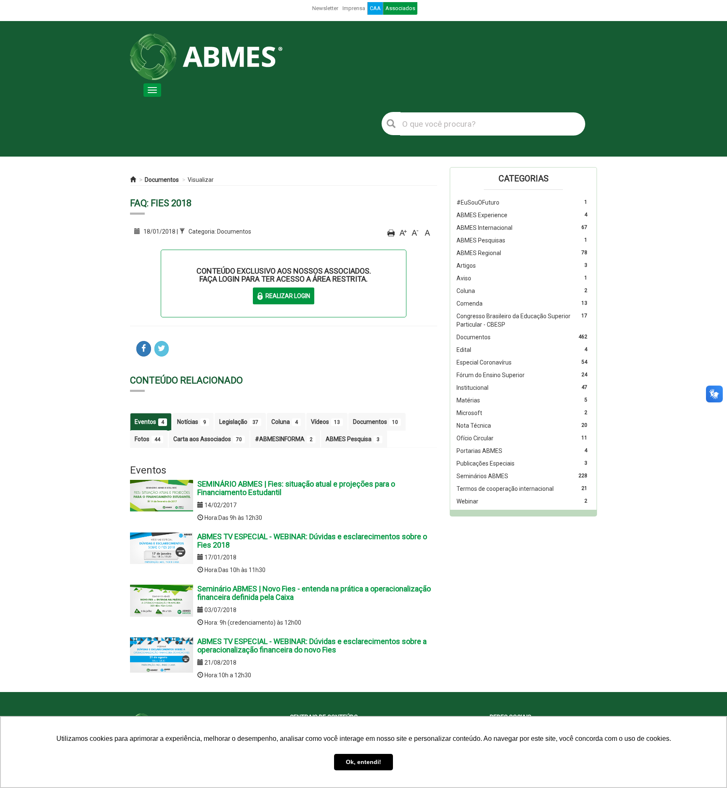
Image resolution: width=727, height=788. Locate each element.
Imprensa (353, 8)
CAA (375, 8)
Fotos (147, 439)
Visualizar (201, 179)
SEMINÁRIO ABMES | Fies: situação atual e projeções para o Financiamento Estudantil (296, 488)
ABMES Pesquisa (352, 439)
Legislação (238, 421)
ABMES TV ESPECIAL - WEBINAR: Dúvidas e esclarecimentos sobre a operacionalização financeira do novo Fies (312, 645)
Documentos (162, 179)
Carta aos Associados (207, 439)
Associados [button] (400, 8)
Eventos (149, 421)
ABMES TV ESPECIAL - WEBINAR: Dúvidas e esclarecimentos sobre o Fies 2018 (312, 540)
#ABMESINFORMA (284, 439)
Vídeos (325, 421)
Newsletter (325, 8)
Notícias (191, 421)
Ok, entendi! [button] (363, 762)
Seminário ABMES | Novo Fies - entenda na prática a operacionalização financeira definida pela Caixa (314, 593)
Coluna (284, 421)
